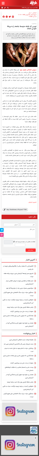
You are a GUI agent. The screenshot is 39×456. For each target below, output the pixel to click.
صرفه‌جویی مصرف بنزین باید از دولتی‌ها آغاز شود (19, 288)
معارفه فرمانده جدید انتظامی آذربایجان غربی (21, 340)
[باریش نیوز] (33, 3)
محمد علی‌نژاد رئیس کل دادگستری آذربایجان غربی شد (18, 344)
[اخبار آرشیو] (2, 8)
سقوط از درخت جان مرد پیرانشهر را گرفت (21, 311)
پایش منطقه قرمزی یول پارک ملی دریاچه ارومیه (20, 307)
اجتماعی (34, 13)
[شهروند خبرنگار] (5, 8)
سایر (30, 13)
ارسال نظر (30, 250)
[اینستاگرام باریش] (19, 412)
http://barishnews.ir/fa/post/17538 (16, 210)
